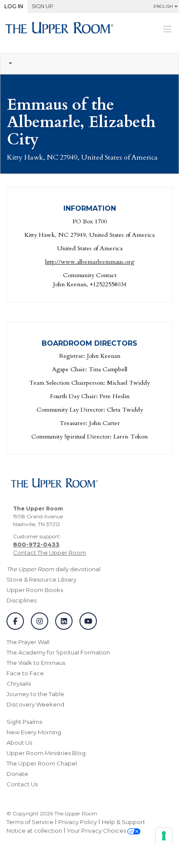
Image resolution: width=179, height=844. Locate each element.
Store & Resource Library (41, 579)
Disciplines (21, 600)
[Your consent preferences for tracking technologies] (164, 836)
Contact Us (22, 784)
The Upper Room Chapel (42, 763)
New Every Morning (34, 732)
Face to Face (25, 673)
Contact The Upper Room (49, 552)
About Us (19, 742)
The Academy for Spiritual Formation (58, 652)
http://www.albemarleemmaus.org (89, 262)
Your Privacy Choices (97, 830)
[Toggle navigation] (167, 28)
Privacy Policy (77, 821)
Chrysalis (19, 683)
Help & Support (123, 821)
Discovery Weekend (35, 704)
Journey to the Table (35, 693)
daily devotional (53, 569)
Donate (17, 773)
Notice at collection (34, 830)
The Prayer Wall (28, 641)
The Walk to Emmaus (36, 662)
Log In (13, 6)
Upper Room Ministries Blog (46, 752)
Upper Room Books (35, 589)
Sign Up (42, 6)
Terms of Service (30, 821)
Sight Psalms (24, 721)
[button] (89, 64)
